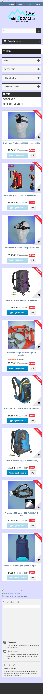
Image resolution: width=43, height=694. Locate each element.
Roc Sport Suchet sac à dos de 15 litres (21, 408)
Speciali (8, 60)
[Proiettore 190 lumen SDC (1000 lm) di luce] (21, 495)
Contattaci (12, 4)
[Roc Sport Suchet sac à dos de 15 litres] (21, 391)
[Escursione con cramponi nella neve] (21, 596)
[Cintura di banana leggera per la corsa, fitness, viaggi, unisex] (21, 283)
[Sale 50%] (21, 1)
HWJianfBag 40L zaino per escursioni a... (22, 195)
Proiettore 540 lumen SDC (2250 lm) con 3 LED (21, 249)
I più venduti (11, 78)
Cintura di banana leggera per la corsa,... (21, 300)
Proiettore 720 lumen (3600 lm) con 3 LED (21, 143)
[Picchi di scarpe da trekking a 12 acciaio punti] (21, 335)
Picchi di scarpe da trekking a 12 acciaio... (21, 354)
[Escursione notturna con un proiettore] (21, 590)
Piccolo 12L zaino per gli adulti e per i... (21, 566)
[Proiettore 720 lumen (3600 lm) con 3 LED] (21, 125)
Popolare (9, 99)
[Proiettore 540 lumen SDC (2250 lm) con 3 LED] (21, 230)
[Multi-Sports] (21, 15)
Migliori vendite (13, 104)
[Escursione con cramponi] (21, 593)
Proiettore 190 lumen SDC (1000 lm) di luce (21, 514)
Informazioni (11, 86)
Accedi (38, 4)
